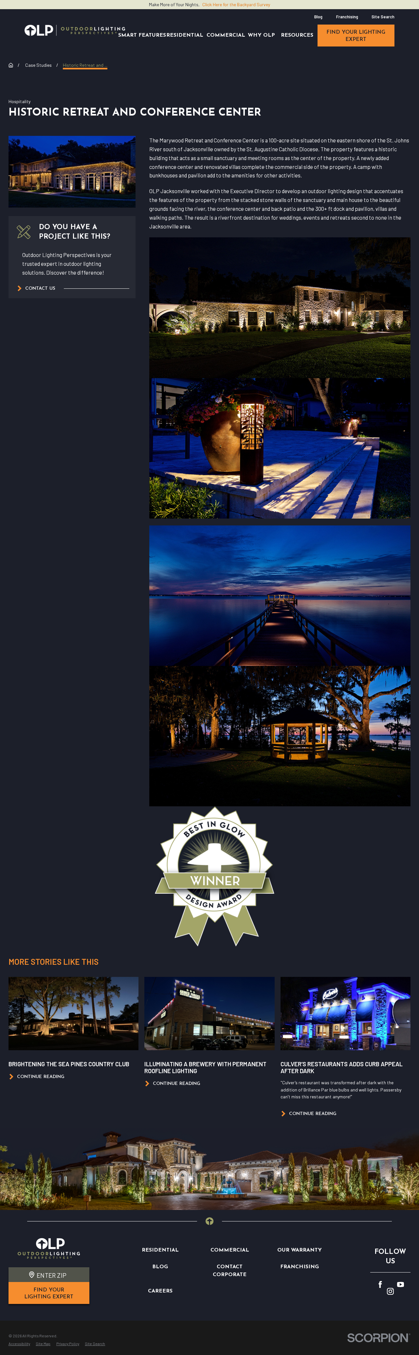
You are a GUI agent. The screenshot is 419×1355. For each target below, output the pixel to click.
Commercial (229, 1250)
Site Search (383, 16)
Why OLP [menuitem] (261, 35)
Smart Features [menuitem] (142, 35)
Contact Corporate (229, 1270)
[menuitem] (19, 1344)
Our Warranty (299, 1250)
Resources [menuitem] (297, 35)
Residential (160, 1250)
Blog (318, 16)
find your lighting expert (355, 36)
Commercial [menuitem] (226, 35)
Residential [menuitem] (184, 35)
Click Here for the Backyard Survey (236, 4)
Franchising (347, 16)
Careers (160, 1291)
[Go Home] (11, 65)
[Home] (75, 30)
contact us (40, 288)
